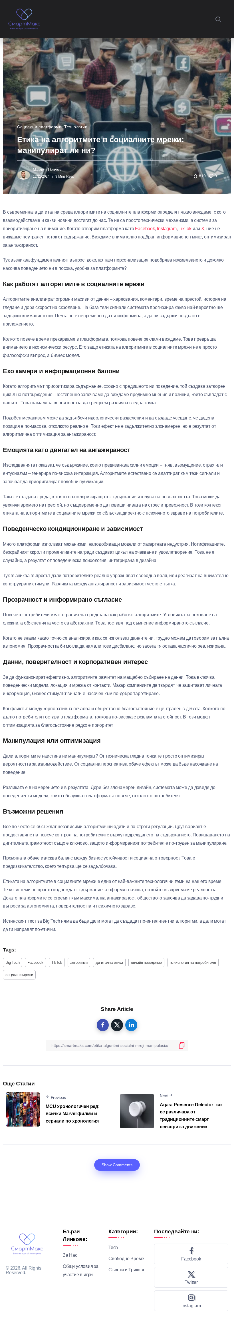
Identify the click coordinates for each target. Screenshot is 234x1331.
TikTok (185, 228)
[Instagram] (191, 1301)
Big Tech (12, 962)
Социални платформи (39, 127)
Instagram (166, 228)
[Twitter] (191, 1277)
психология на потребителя (193, 962)
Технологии (75, 127)
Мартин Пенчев (47, 169)
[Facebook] (191, 1254)
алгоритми (79, 962)
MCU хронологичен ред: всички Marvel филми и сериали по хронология (73, 1113)
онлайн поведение (146, 962)
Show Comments (117, 1165)
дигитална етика (109, 962)
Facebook (145, 228)
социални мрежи (19, 975)
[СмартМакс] (24, 18)
